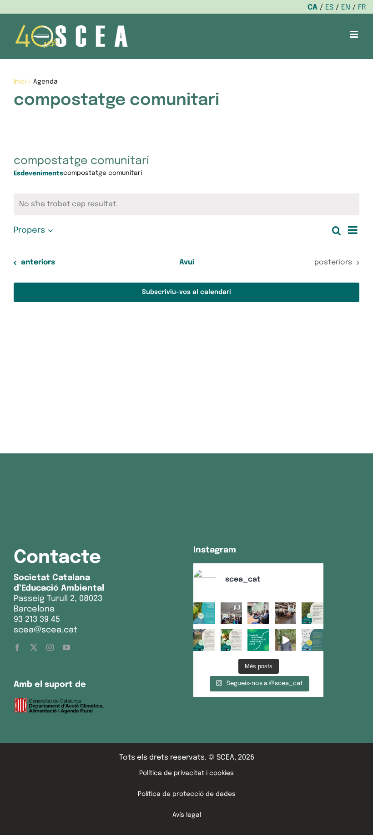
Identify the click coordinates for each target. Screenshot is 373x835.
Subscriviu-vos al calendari (186, 292)
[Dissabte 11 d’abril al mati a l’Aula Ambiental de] (231, 613)
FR (362, 7)
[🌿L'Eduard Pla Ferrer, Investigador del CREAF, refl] (286, 640)
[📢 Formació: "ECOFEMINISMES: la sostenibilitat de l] (312, 640)
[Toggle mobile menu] (354, 34)
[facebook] (17, 647)
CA (312, 7)
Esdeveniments (38, 173)
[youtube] (66, 647)
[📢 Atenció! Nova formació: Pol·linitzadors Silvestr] (231, 640)
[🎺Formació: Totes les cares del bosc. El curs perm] (312, 613)
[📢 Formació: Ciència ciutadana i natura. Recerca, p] (204, 640)
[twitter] (33, 647)
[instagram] (50, 647)
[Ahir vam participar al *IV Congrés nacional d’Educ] (258, 613)
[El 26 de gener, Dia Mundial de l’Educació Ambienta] (258, 640)
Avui (186, 262)
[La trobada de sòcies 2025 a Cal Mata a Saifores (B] (286, 613)
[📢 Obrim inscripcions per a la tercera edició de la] (204, 613)
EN (345, 7)
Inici (20, 82)
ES (329, 7)
